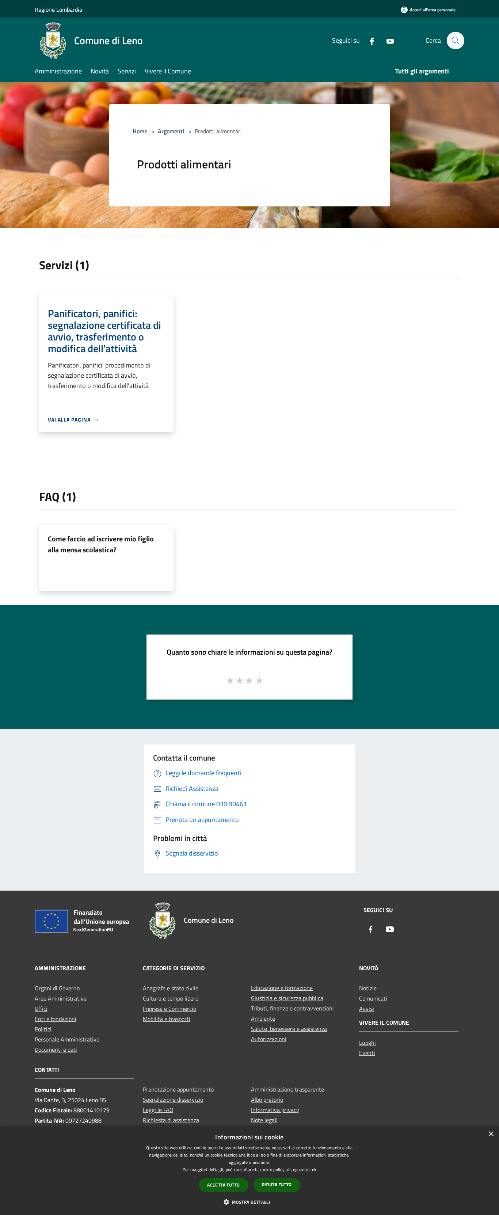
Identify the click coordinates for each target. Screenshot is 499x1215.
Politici (43, 1029)
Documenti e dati (56, 1049)
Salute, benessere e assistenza (289, 1028)
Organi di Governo (57, 988)
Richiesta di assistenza (171, 1120)
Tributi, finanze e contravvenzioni (292, 1008)
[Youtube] (387, 40)
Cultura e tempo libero (170, 998)
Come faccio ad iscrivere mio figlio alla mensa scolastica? (101, 544)
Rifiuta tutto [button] (277, 1184)
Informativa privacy (275, 1109)
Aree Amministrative (61, 998)
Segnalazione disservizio (173, 1099)
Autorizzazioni (268, 1039)
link (312, 1169)
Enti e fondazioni (55, 1018)
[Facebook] (369, 40)
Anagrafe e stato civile (170, 988)
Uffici (41, 1008)
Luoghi (367, 1042)
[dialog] (249, 1170)
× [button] (491, 1134)
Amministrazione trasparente (287, 1089)
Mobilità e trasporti (166, 1018)
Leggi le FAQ (158, 1109)
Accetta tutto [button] (223, 1184)
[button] (249, 1201)
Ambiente (263, 1018)
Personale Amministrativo (67, 1039)
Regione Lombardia (58, 9)
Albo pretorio (267, 1099)
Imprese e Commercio (169, 1008)
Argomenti (171, 131)
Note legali (264, 1120)
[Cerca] (455, 40)
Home (140, 131)
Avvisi (366, 1008)
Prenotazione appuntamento (178, 1089)
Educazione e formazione (282, 987)
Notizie (368, 988)
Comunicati (373, 998)
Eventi (367, 1052)
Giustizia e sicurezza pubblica (287, 998)
